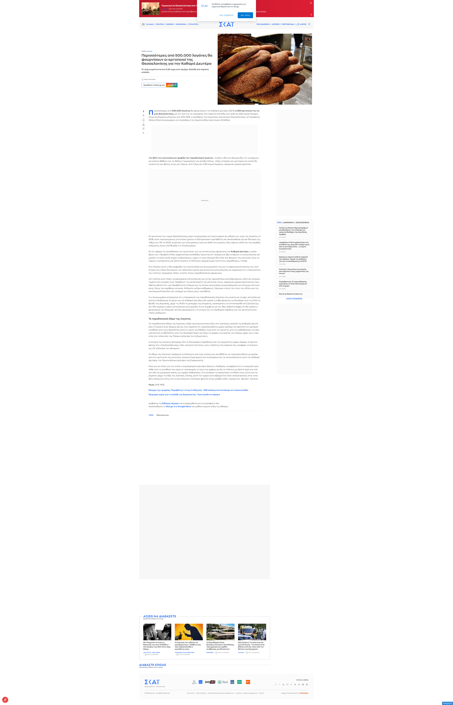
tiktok (291, 684)
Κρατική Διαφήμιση (250, 693)
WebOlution (304, 693)
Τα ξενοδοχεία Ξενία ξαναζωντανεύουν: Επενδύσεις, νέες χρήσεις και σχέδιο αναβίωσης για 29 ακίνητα (220, 646)
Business (209, 652)
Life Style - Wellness (151, 652)
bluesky (295, 684)
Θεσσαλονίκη (163, 415)
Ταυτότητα (191, 693)
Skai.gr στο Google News (178, 407)
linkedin (283, 684)
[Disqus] (205, 452)
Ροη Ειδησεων (263, 24)
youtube (303, 684)
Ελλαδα (165, 9)
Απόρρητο (447, 703)
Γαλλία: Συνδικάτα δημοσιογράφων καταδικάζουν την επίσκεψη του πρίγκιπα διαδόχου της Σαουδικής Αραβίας (293, 231)
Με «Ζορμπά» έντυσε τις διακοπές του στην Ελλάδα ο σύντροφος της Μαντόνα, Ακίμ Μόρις (156, 646)
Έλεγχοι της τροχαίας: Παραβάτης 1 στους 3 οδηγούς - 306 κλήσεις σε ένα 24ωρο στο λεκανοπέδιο (198, 390)
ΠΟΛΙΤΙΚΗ (160, 24)
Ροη (279, 222)
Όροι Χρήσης (201, 693)
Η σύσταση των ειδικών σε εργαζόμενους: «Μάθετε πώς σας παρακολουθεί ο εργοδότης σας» (188, 646)
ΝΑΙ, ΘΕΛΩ (245, 15)
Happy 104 (248, 682)
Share (143, 133)
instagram (287, 684)
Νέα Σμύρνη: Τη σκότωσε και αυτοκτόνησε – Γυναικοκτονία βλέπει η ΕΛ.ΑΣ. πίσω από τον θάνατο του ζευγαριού (251, 646)
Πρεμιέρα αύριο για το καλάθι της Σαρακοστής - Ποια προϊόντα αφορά (184, 395)
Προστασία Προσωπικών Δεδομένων (221, 693)
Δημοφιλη (288, 222)
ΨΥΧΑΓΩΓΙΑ (193, 24)
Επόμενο (311, 14)
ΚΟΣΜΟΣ (169, 24)
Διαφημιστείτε (150, 686)
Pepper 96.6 (232, 682)
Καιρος (303, 24)
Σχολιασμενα (302, 222)
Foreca (261, 693)
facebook (144, 111)
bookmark (144, 128)
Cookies (239, 693)
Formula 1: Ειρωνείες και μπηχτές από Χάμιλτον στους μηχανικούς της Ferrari (294, 271)
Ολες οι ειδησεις (294, 299)
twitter (144, 115)
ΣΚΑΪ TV (194, 682)
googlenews (306, 684)
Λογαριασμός (309, 24)
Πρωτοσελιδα (288, 24)
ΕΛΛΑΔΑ (149, 24)
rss (299, 684)
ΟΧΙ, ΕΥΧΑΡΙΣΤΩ (226, 15)
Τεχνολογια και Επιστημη (184, 652)
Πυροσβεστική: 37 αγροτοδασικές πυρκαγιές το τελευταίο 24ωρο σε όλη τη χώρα (293, 284)
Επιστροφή (447, 696)
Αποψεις (276, 24)
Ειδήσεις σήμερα (170, 403)
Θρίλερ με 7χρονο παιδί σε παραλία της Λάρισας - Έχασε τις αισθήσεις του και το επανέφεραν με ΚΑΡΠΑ (293, 259)
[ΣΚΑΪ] (226, 24)
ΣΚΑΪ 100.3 (200, 682)
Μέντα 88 (239, 682)
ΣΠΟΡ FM (210, 682)
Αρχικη (144, 51)
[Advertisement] (204, 597)
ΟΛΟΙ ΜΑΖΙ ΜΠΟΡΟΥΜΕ (221, 683)
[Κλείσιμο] (311, 3)
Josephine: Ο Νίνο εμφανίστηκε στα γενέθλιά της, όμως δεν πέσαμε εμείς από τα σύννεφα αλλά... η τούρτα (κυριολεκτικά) (294, 246)
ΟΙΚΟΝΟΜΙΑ (181, 24)
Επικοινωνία (161, 686)
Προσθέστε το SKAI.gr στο (158, 85)
